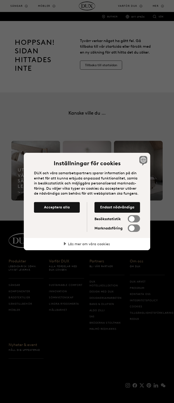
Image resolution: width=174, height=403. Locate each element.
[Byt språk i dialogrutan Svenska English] (142, 160)
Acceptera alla (57, 207)
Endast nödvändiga (117, 207)
